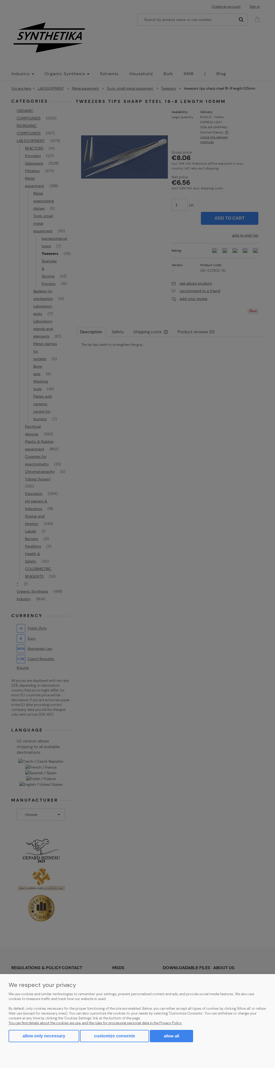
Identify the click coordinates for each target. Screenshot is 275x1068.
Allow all (171, 1036)
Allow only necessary (44, 1036)
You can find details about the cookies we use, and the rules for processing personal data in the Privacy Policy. (95, 1023)
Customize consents (114, 1036)
